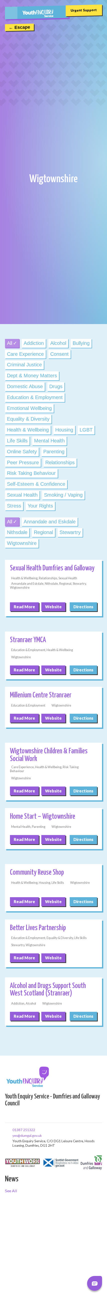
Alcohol (58, 343)
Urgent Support (84, 10)
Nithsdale (17, 532)
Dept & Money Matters (32, 375)
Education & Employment (35, 397)
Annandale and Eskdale (50, 521)
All (9, 343)
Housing (64, 429)
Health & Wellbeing (28, 429)
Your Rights (40, 505)
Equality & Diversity (28, 419)
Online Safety (22, 451)
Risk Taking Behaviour (31, 473)
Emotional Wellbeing (29, 408)
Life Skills (17, 440)
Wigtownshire (22, 543)
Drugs (55, 386)
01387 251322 (14, 1129)
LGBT (86, 429)
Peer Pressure (23, 462)
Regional (43, 532)
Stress (14, 505)
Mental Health (49, 440)
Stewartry (70, 532)
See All (11, 1190)
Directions (83, 606)
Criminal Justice (24, 364)
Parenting (53, 451)
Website (53, 606)
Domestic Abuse (25, 386)
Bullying (81, 343)
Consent (59, 354)
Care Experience (25, 354)
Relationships (60, 462)
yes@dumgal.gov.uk (14, 1135)
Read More (24, 606)
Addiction (34, 343)
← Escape (19, 27)
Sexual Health (22, 495)
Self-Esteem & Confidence (36, 484)
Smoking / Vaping (63, 495)
